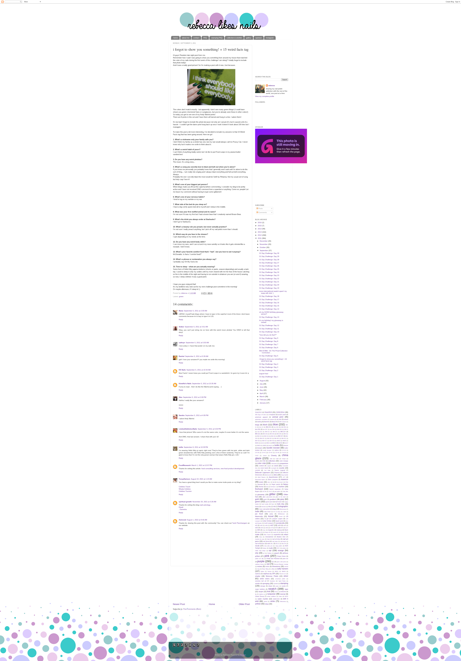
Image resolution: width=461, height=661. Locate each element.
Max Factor (267, 534)
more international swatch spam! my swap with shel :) (273, 292)
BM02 (278, 440)
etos (268, 482)
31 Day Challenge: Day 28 (269, 260)
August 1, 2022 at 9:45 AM (197, 520)
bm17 (286, 443)
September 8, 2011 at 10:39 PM (196, 447)
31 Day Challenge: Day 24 (269, 272)
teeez (276, 591)
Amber (181, 327)
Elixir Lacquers (273, 479)
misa (260, 537)
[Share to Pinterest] (211, 293)
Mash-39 (260, 532)
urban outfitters (271, 596)
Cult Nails (267, 470)
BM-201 (268, 427)
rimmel (286, 566)
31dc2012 (258, 412)
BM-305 (279, 434)
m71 (276, 528)
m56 (266, 525)
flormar (261, 486)
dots (275, 475)
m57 (272, 525)
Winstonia (283, 601)
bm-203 (276, 427)
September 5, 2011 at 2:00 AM (195, 311)
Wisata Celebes (185, 489)
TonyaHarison (184, 479)
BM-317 (280, 436)
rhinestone (276, 566)
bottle (277, 445)
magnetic (271, 530)
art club (279, 419)
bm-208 (272, 429)
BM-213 (275, 431)
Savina (269, 571)
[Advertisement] (211, 584)
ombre (284, 548)
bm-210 (260, 431)
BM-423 (257, 440)
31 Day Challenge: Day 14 (269, 309)
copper (269, 465)
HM (274, 506)
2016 (260, 222)
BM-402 (276, 438)
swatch (272, 588)
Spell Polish (282, 581)
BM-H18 (272, 440)
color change (283, 461)
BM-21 (286, 429)
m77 (287, 527)
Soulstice (272, 581)
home (175, 38)
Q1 (273, 562)
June (262, 387)
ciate (271, 458)
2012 (260, 235)
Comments (262, 212)
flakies (285, 484)
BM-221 (257, 434)
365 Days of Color (260, 414)
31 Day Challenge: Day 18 (269, 296)
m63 (256, 528)
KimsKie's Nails (185, 383)
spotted (276, 583)
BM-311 (286, 434)
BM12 (268, 443)
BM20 (264, 445)
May (261, 390)
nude (271, 548)
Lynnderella (280, 523)
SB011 (276, 571)
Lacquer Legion (277, 519)
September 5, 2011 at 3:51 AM (196, 327)
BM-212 (267, 431)
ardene (272, 419)
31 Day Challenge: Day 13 (269, 317)
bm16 (280, 443)
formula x (273, 486)
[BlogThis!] (204, 293)
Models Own (281, 537)
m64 (262, 527)
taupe (261, 591)
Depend (277, 472)
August (262, 381)
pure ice (285, 558)
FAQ (205, 38)
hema (257, 506)
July (261, 384)
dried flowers (262, 477)
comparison (283, 463)
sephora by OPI (269, 574)
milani (286, 534)
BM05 (284, 440)
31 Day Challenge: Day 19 (269, 288)
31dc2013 (268, 412)
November (264, 244)
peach (276, 553)
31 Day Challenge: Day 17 (269, 299)
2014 (260, 229)
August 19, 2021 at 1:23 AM (201, 479)
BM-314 (266, 436)
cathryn (182, 343)
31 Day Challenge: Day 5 (268, 356)
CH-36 (284, 450)
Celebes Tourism (185, 491)
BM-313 (259, 436)
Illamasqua (283, 509)
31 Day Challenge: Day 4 (268, 364)
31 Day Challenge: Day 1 (268, 377)
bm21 (270, 445)
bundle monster (273, 448)
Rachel (181, 356)
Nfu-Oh (284, 543)
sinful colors (265, 579)
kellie (181, 447)
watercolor (276, 599)
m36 (261, 525)
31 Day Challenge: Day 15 (269, 306)
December (264, 241)
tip (255, 594)
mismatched (269, 537)
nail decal (266, 541)
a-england (272, 414)
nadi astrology (205, 505)
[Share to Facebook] (209, 293)
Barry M (274, 422)
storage (262, 586)
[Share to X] (207, 293)
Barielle (266, 422)
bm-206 (257, 429)
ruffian (273, 569)
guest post (269, 502)
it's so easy (276, 511)
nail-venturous (259, 543)
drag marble (284, 475)
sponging (265, 583)
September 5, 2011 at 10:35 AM (204, 383)
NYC (278, 548)
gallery (248, 38)
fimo (267, 484)
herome (263, 506)
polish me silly (259, 558)
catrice (276, 450)
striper (270, 586)
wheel (265, 601)
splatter (257, 583)
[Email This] (202, 293)
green (181, 296)
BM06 (256, 443)
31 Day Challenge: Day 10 (269, 332)
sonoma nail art (260, 581)
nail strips (275, 541)
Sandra (182, 415)
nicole (257, 546)
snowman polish (280, 578)
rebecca (271, 85)
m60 (284, 525)
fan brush (280, 482)
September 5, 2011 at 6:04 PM (209, 429)
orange (281, 550)
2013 (260, 232)
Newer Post (179, 604)
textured (283, 591)
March (262, 396)
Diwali (181, 507)
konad (270, 516)
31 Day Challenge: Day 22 (269, 279)
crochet (257, 470)
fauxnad (260, 484)
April (262, 393)
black (265, 424)
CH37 (256, 455)
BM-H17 (264, 440)
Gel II (270, 491)
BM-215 (283, 432)
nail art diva (276, 539)
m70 (271, 527)
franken (281, 486)
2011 (260, 238)
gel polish (277, 491)
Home (212, 604)
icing (274, 509)
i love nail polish (264, 509)
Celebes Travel (184, 487)
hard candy (265, 504)
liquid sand (279, 521)
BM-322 (269, 438)
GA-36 (264, 491)
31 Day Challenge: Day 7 (268, 344)
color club (261, 463)
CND (263, 461)
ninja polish (278, 546)
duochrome (273, 477)
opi (270, 550)
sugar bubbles (260, 589)
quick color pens (281, 561)
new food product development (232, 468)
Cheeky (274, 455)
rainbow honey (259, 564)
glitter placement (267, 497)
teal (268, 591)
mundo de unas (259, 539)
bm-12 (261, 427)
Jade (284, 511)
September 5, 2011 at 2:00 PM (194, 397)
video (280, 596)
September (264, 250)
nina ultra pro (268, 546)
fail (273, 482)
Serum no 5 (282, 573)
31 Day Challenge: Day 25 (269, 269)
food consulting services (210, 468)
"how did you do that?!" (268, 335)
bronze (286, 445)
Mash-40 (267, 532)
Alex (180, 397)
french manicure (275, 489)
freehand (259, 489)
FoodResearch (185, 465)
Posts (260, 208)
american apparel (261, 417)
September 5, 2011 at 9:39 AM (196, 356)
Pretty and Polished (273, 558)
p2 (263, 553)
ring (258, 569)
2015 (260, 226)
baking (259, 422)
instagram (270, 38)
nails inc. (270, 543)
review (259, 566)
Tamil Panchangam (239, 523)
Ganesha (183, 509)
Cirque (284, 458)
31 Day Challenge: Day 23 (269, 275)
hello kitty (280, 504)
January (263, 403)
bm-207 (265, 429)
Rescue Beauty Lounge (281, 564)
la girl (267, 519)
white (272, 601)
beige (257, 425)
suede (284, 586)
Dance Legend (280, 470)
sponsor (258, 38)
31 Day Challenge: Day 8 (268, 341)
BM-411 (284, 438)
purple (260, 561)
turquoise (272, 594)
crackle (281, 468)
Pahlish (269, 553)
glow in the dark (281, 497)
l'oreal (280, 516)
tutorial (282, 594)
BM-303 (272, 434)
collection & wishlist (234, 38)
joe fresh (259, 514)
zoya (267, 604)
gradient (273, 499)
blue (275, 424)
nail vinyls (283, 541)
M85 (258, 530)
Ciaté (277, 458)
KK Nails (182, 370)
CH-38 (257, 452)
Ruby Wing (265, 569)
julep (271, 514)
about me (185, 38)
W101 (286, 596)
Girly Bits (285, 491)
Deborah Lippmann (262, 472)
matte (257, 534)
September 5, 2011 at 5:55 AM (197, 343)
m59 (279, 525)
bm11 (262, 443)
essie (261, 482)
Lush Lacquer (268, 523)
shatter (257, 576)
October (263, 247)
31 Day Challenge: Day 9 (268, 338)
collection (271, 461)
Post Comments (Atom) (192, 609)
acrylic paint (282, 414)
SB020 (284, 571)
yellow (258, 604)
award (286, 419)
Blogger (243, 655)
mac (264, 530)
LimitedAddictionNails (188, 429)
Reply (181, 319)
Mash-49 (283, 532)
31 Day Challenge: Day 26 (269, 266)
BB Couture (282, 421)
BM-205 (283, 427)
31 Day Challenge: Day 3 (268, 367)
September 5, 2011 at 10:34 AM (198, 370)
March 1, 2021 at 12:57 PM (201, 465)
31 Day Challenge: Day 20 (269, 285)
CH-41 (264, 452)
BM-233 (265, 434)
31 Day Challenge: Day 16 (269, 303)
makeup (279, 530)
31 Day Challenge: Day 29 (269, 256)
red (268, 564)
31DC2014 (280, 412)
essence (284, 479)
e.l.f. (284, 477)
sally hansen (282, 569)
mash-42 (275, 532)
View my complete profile (264, 96)
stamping (284, 583)
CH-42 (270, 452)
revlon (267, 566)
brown (259, 448)
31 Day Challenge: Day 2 (268, 370)
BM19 (259, 445)
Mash (286, 530)
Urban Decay (259, 596)
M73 (282, 527)
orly (256, 553)
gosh (265, 499)
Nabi (268, 539)
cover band (264, 468)
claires (257, 461)
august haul (263, 374)
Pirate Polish (281, 556)
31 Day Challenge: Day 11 (269, 329)
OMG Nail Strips (260, 550)
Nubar (264, 548)
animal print (277, 417)
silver (286, 576)
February (263, 400)
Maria (181, 311)
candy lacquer (267, 450)
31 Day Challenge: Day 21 (269, 282)
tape (286, 589)
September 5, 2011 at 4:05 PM (196, 415)
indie (257, 511)
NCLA (277, 543)
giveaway (260, 494)
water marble (263, 599)
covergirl (273, 468)
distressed (268, 475)
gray (282, 499)
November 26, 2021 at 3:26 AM (204, 502)
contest (261, 466)
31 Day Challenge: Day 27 (269, 263)
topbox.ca (262, 594)
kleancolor (259, 516)
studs (277, 586)
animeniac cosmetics (261, 419)
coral (276, 466)
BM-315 (273, 436)
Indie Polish (267, 511)
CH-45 (277, 452)
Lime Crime (267, 521)
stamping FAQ (216, 38)
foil (267, 486)
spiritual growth (185, 502)
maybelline (277, 534)
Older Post (244, 604)
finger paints (276, 484)
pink (266, 555)
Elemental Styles (260, 479)
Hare (272, 504)
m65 (266, 527)
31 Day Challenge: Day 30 (269, 253)
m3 (256, 525)
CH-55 (284, 452)
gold (257, 499)
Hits (269, 506)
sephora (258, 574)
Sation (262, 571)
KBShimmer (281, 514)
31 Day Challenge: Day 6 (268, 347)
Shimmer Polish (272, 576)
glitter (272, 494)
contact (196, 38)
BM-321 (262, 438)
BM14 (274, 443)
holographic (283, 506)
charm (265, 455)
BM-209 (279, 429)
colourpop (274, 463)
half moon (278, 502)
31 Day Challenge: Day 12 (269, 325)
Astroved (182, 520)
